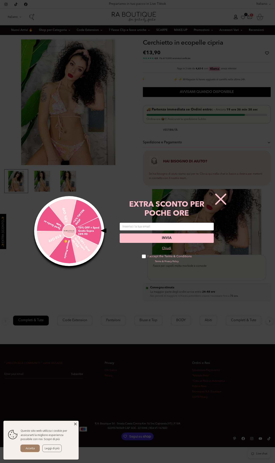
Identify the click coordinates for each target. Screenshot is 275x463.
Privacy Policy (171, 261)
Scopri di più (52, 439)
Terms (158, 261)
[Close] (75, 424)
